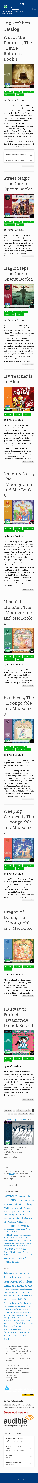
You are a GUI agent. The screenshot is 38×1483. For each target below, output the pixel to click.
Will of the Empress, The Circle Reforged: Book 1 (18, 48)
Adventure (10, 1195)
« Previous (8, 1110)
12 (23, 1113)
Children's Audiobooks (18, 1208)
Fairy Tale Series (10, 1222)
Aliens (20, 1196)
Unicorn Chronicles (15, 1258)
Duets (29, 1215)
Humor (8, 1234)
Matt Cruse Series (9, 1238)
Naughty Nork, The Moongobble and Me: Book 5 (19, 484)
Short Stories (10, 1252)
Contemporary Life (15, 1214)
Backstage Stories (27, 1200)
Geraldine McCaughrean (16, 1229)
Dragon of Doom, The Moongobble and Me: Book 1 (18, 923)
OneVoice (20, 1246)
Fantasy (24, 1225)
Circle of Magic (9, 1212)
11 (19, 1113)
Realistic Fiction (13, 1249)
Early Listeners (24, 1218)
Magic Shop (27, 1235)
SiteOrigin (22, 1479)
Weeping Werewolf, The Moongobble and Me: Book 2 (19, 822)
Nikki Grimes (14, 1243)
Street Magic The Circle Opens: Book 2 (18, 183)
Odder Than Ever (26, 1243)
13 (26, 1113)
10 (15, 1113)
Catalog (26, 1204)
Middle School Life (22, 1238)
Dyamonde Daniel (10, 1218)
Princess (29, 1246)
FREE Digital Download (18, 1120)
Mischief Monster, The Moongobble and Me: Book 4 (18, 613)
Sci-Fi (25, 1249)
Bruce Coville (12, 1204)
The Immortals (25, 1255)
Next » (31, 1113)
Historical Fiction (21, 1232)
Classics (28, 1212)
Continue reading (28, 166)
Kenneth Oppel (17, 1235)
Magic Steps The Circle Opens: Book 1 (18, 274)
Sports (20, 1252)
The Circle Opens (15, 1255)
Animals (26, 1196)
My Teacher (22, 1240)
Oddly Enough (9, 1246)
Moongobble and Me (11, 1240)
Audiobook (11, 1200)
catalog (12, 1174)
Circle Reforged (19, 1212)
